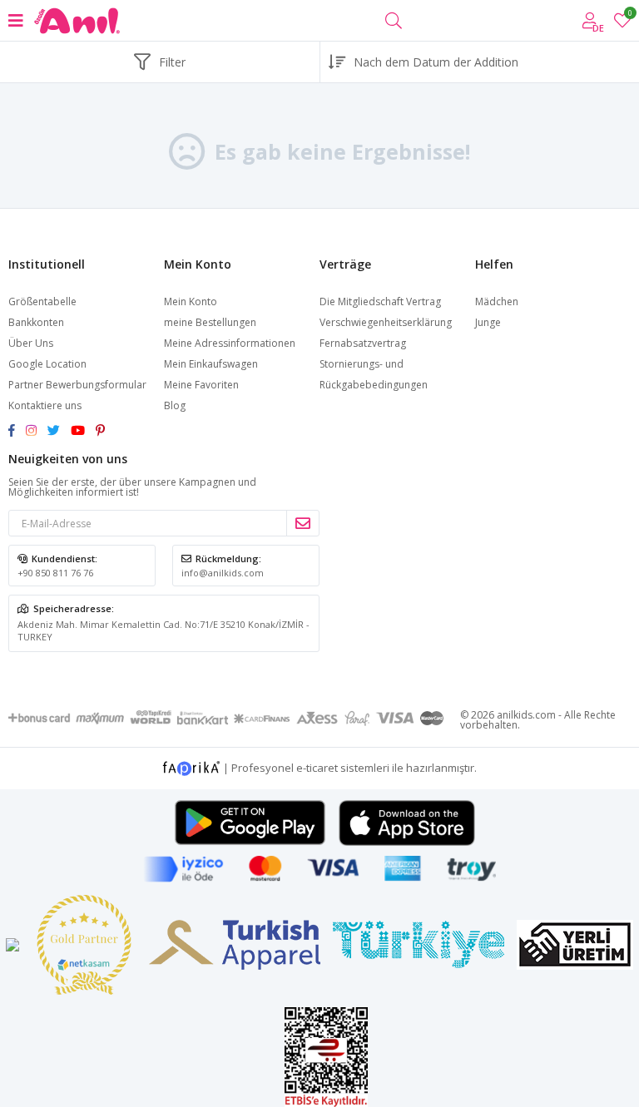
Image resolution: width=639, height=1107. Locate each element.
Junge (488, 322)
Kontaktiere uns (45, 405)
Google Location (47, 364)
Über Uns (30, 343)
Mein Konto (190, 301)
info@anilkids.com (222, 572)
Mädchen (496, 301)
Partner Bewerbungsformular (77, 385)
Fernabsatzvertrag (363, 343)
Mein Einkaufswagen (211, 364)
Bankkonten (36, 322)
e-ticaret (317, 766)
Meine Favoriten (629, 15)
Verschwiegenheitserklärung (386, 322)
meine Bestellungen (210, 322)
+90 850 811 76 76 (55, 572)
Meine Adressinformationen (229, 343)
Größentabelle (42, 301)
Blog (175, 405)
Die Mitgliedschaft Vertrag (380, 301)
